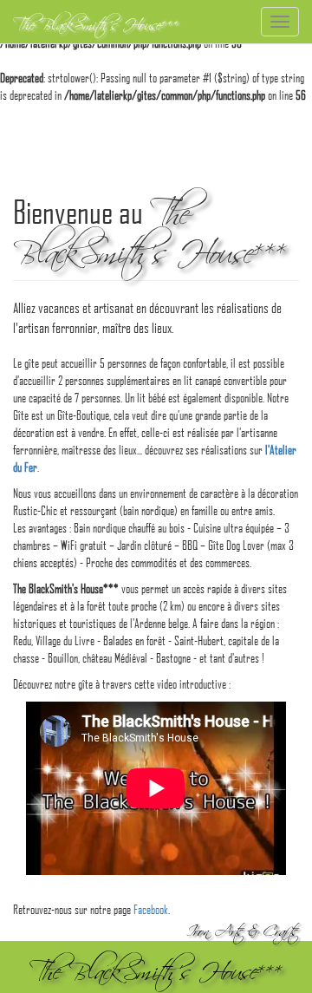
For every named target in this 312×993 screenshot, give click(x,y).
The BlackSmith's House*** (96, 21)
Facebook (150, 909)
